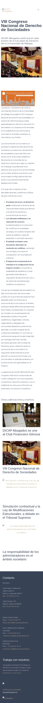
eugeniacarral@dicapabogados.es (16, 649)
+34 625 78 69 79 (13, 620)
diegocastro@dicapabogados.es (15, 623)
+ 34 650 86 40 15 (13, 633)
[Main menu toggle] (38, 9)
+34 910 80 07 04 (12, 596)
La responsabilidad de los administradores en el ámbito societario (21, 555)
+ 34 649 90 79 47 (14, 646)
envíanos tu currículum (12, 673)
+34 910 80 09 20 (12, 606)
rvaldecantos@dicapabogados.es (16, 636)
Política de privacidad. (12, 690)
